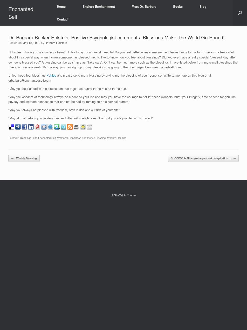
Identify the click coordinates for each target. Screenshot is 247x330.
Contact (62, 19)
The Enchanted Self (44, 138)
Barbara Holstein (56, 43)
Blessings (25, 138)
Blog (202, 6)
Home (61, 6)
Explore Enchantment (98, 6)
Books (178, 6)
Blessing (101, 138)
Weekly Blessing (116, 138)
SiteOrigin (120, 195)
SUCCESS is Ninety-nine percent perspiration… (203, 158)
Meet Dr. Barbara (144, 6)
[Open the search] (240, 13)
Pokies (51, 75)
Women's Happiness (69, 138)
